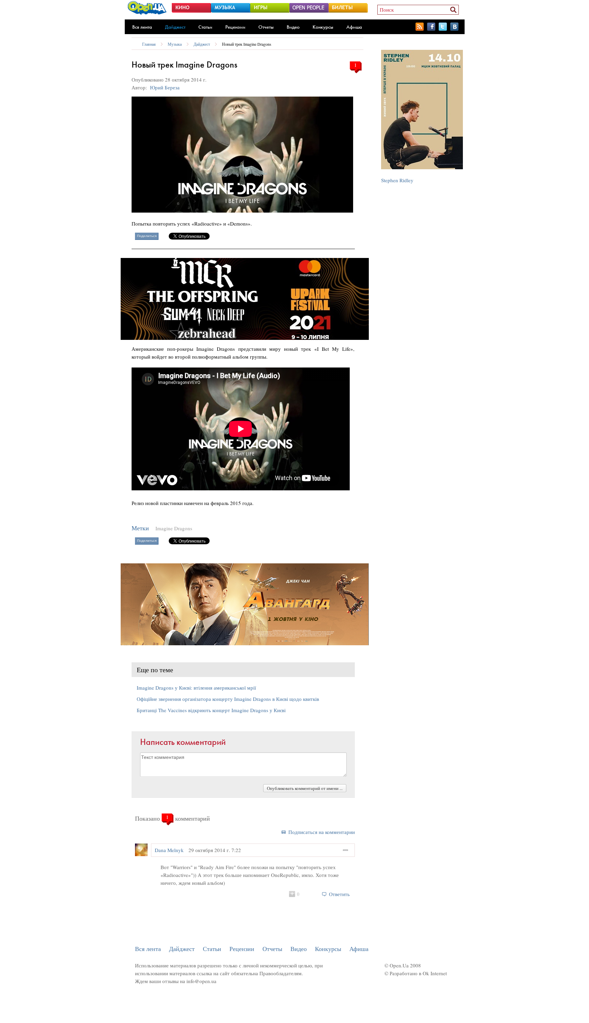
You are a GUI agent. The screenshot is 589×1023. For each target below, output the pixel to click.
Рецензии (235, 27)
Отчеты (266, 27)
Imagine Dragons (173, 528)
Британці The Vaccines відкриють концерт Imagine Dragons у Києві (211, 710)
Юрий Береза (165, 87)
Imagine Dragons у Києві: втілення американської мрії (196, 687)
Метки (140, 528)
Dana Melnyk (169, 850)
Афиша (354, 27)
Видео (293, 27)
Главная (149, 44)
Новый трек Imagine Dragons (246, 44)
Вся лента (142, 27)
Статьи (205, 27)
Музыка (175, 44)
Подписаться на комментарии (321, 832)
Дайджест (175, 27)
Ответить (339, 894)
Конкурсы (323, 27)
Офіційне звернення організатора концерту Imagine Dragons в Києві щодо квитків (228, 698)
